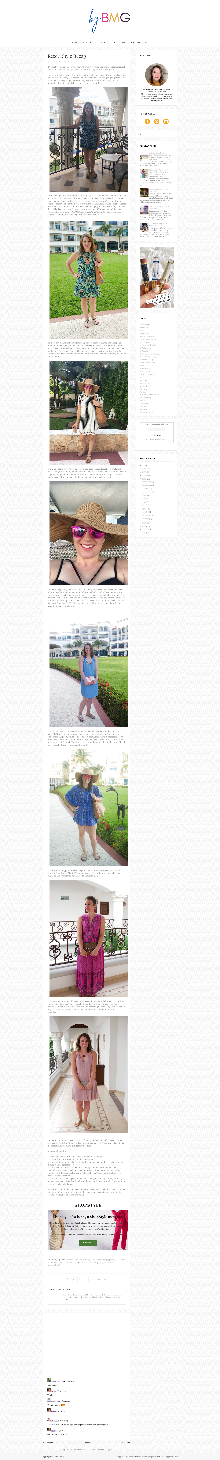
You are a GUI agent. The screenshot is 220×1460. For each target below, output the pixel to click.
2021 (144, 466)
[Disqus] (87, 1346)
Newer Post (48, 1443)
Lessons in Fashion (148, 374)
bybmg (60, 1457)
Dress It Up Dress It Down (150, 357)
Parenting (144, 389)
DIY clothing (145, 348)
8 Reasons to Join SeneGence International (160, 154)
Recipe (143, 401)
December (146, 482)
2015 (144, 526)
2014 (144, 530)
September (147, 492)
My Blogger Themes (169, 1457)
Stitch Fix (92, 195)
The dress (117, 474)
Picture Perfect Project (149, 395)
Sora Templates (150, 1457)
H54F (142, 366)
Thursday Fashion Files (65, 1262)
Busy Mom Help (147, 336)
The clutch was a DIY (63, 1009)
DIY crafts (144, 351)
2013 (144, 533)
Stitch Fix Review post (61, 198)
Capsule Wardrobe (148, 339)
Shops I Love (145, 404)
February (146, 515)
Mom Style (144, 383)
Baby (142, 331)
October (145, 489)
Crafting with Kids (148, 345)
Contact (103, 43)
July (144, 499)
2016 (144, 523)
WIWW (143, 409)
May (144, 505)
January (145, 519)
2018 (144, 475)
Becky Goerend (55, 62)
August (145, 495)
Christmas (144, 342)
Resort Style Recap (67, 56)
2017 (144, 479)
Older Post (125, 1443)
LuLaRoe (143, 380)
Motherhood (145, 386)
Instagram (71, 66)
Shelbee (69, 1259)
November (146, 485)
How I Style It (145, 369)
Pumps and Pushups (89, 1262)
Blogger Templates (124, 1457)
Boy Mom (144, 334)
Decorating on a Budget (150, 354)
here (113, 353)
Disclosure (119, 43)
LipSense (135, 43)
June (144, 502)
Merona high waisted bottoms (87, 603)
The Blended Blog (82, 1259)
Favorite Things (147, 360)
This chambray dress (57, 731)
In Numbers (145, 371)
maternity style (146, 412)
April (144, 509)
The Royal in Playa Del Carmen (70, 69)
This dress (52, 1001)
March (145, 512)
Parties (143, 392)
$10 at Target (145, 325)
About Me (88, 43)
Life (141, 377)
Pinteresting (145, 398)
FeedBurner (162, 439)
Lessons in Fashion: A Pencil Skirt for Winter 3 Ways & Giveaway (160, 172)
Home (74, 43)
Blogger (108, 1450)
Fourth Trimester (147, 363)
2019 (144, 472)
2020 (144, 469)
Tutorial (143, 406)
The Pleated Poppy (99, 1259)
